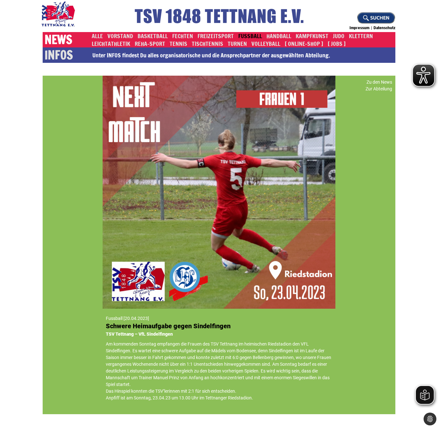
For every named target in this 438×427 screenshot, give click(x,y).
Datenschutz (384, 28)
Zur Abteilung (379, 88)
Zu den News (379, 82)
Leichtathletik (111, 43)
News (58, 39)
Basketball (153, 36)
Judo (338, 36)
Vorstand (120, 36)
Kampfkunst (312, 36)
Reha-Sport (150, 43)
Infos (59, 55)
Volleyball (265, 43)
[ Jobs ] (337, 43)
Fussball (250, 36)
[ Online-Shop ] (304, 43)
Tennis (178, 43)
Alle (97, 36)
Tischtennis (207, 43)
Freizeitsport (216, 36)
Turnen (237, 43)
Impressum (359, 28)
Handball (278, 36)
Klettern (361, 36)
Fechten (182, 36)
